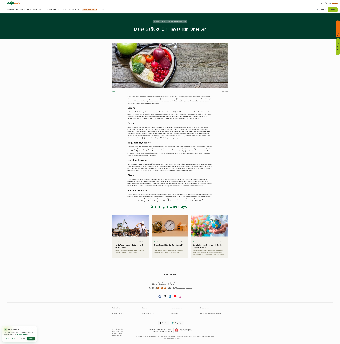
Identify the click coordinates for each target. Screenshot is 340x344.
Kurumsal (145, 308)
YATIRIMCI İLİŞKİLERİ (67, 9)
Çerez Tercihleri (117, 335)
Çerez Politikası (117, 333)
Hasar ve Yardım (176, 308)
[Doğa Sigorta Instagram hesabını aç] (180, 296)
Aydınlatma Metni (117, 331)
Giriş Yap (332, 9)
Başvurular (174, 314)
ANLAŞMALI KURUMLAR (34, 9)
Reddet (23, 338)
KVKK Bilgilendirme (118, 329)
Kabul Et (30, 338)
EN (322, 3)
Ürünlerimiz (116, 308)
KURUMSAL (19, 9)
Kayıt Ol (323, 9)
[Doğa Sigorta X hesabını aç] (165, 296)
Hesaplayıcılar (205, 308)
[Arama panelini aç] (318, 9)
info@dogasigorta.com (182, 288)
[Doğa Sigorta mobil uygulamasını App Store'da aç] (163, 323)
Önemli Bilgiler (117, 314)
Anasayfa (156, 21)
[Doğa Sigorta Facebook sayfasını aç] (159, 296)
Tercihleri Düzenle (10, 338)
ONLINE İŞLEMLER (51, 9)
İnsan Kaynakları (147, 314)
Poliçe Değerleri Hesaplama (209, 314)
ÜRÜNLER (10, 9)
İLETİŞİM (101, 9)
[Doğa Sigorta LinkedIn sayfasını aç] (170, 296)
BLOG (79, 9)
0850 (333, 3)
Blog (163, 21)
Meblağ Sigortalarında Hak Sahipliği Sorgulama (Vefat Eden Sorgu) (160, 330)
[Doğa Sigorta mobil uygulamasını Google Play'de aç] (177, 323)
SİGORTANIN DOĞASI (90, 9)
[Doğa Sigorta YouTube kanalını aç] (175, 296)
